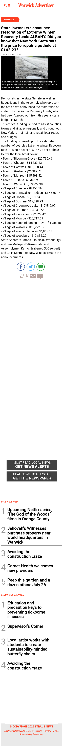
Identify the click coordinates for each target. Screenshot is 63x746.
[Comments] (40, 267)
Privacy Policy (51, 730)
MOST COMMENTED (12, 594)
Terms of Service (33, 730)
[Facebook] (21, 267)
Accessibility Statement (31, 734)
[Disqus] (31, 324)
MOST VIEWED (9, 501)
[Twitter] (31, 267)
